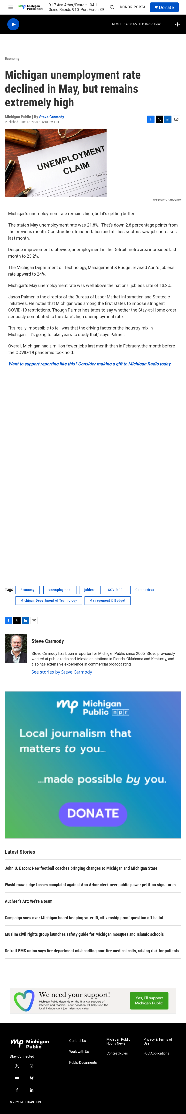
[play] (13, 24)
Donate (166, 7)
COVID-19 (115, 590)
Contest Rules (117, 1053)
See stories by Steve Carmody (61, 672)
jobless (89, 590)
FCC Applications (156, 1053)
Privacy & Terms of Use (158, 1041)
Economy (12, 58)
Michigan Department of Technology (49, 600)
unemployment (60, 590)
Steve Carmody (51, 116)
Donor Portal (133, 7)
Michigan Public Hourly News (118, 1041)
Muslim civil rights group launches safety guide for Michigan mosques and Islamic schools (84, 934)
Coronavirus (144, 590)
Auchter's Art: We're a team (28, 901)
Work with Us (79, 1052)
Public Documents (83, 1062)
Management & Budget (107, 600)
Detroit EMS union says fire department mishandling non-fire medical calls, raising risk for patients (92, 950)
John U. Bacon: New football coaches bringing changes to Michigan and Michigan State (81, 868)
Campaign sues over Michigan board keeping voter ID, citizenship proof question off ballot (84, 917)
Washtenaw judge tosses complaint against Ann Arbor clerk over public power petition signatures (90, 884)
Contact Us (77, 1041)
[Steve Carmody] (16, 648)
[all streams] (179, 24)
